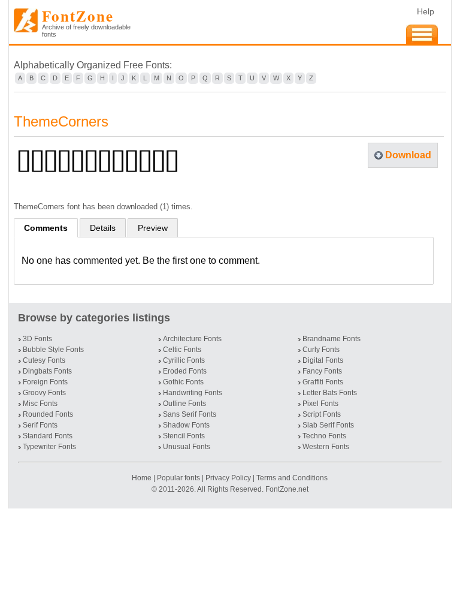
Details (103, 228)
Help (425, 11)
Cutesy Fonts (44, 360)
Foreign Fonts (45, 382)
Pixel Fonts (320, 403)
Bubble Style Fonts (53, 349)
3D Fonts (37, 339)
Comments (46, 228)
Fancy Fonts (322, 371)
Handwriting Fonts (192, 393)
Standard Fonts (47, 436)
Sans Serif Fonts (189, 414)
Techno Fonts (324, 436)
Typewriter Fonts (49, 447)
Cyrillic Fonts (184, 360)
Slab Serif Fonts (328, 425)
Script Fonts (321, 414)
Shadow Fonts (186, 425)
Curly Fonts (321, 349)
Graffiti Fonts (322, 382)
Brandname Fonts (331, 339)
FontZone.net (286, 489)
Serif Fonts (40, 425)
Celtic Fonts (182, 349)
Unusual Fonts (186, 447)
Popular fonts (178, 478)
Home (142, 478)
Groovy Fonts (44, 393)
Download (408, 155)
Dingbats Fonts (47, 371)
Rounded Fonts (48, 414)
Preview (153, 228)
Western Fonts (325, 447)
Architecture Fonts (192, 339)
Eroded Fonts (185, 371)
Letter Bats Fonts (329, 393)
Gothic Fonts (183, 382)
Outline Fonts (184, 403)
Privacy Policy (228, 478)
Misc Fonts (40, 403)
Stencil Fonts (184, 436)
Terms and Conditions (292, 478)
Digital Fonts (322, 360)
